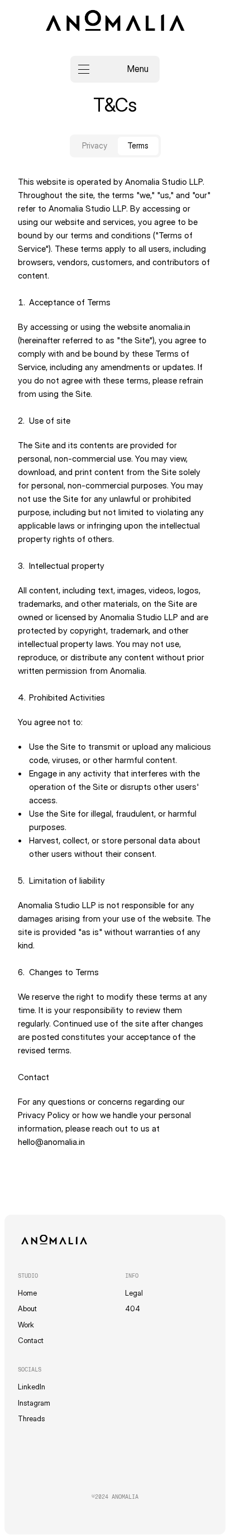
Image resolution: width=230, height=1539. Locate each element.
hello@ (31, 1142)
